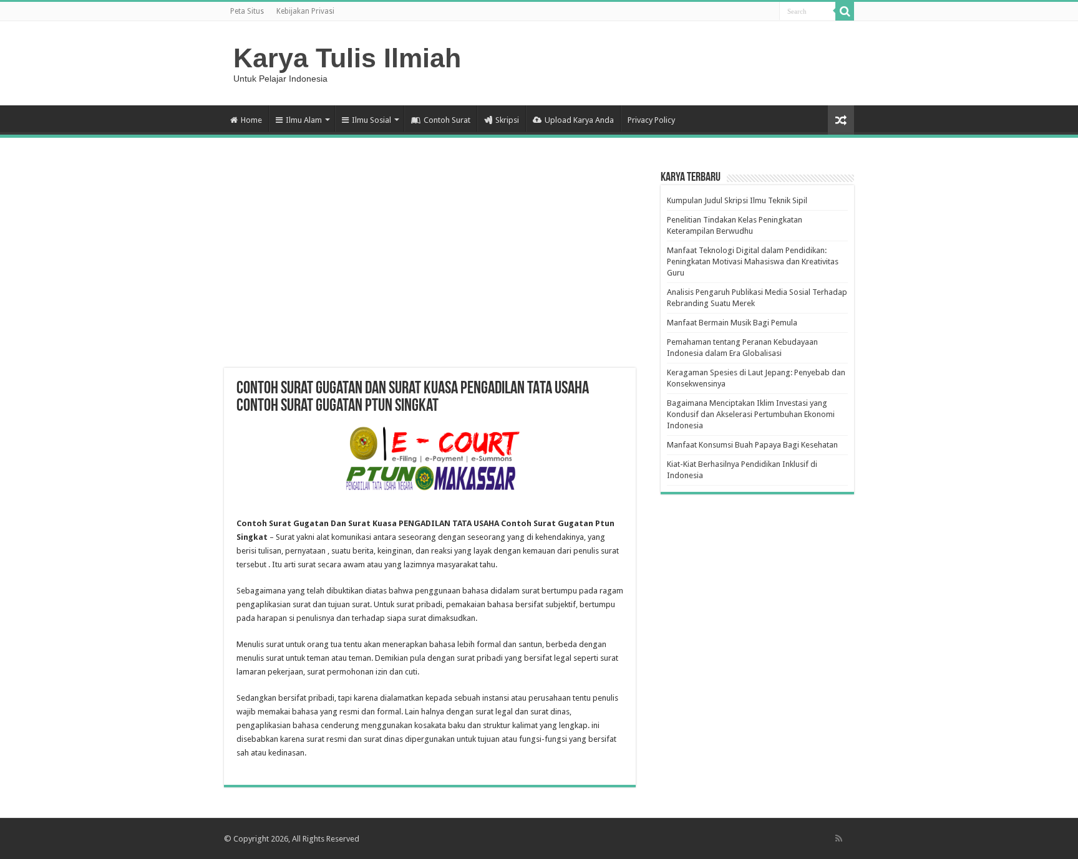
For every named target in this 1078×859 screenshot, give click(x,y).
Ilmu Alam (304, 120)
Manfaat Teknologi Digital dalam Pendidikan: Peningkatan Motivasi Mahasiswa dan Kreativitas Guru (752, 261)
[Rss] (838, 838)
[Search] (844, 11)
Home (251, 120)
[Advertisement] (430, 268)
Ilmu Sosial (371, 120)
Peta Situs (247, 11)
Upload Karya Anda (579, 120)
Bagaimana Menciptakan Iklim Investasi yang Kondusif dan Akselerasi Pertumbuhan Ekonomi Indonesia (751, 414)
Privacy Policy (651, 120)
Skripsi (507, 120)
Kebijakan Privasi (305, 11)
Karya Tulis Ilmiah (347, 58)
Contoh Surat (447, 120)
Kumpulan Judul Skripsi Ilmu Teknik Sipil (737, 200)
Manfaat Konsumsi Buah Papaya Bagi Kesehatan (752, 444)
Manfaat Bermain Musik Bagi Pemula (732, 322)
